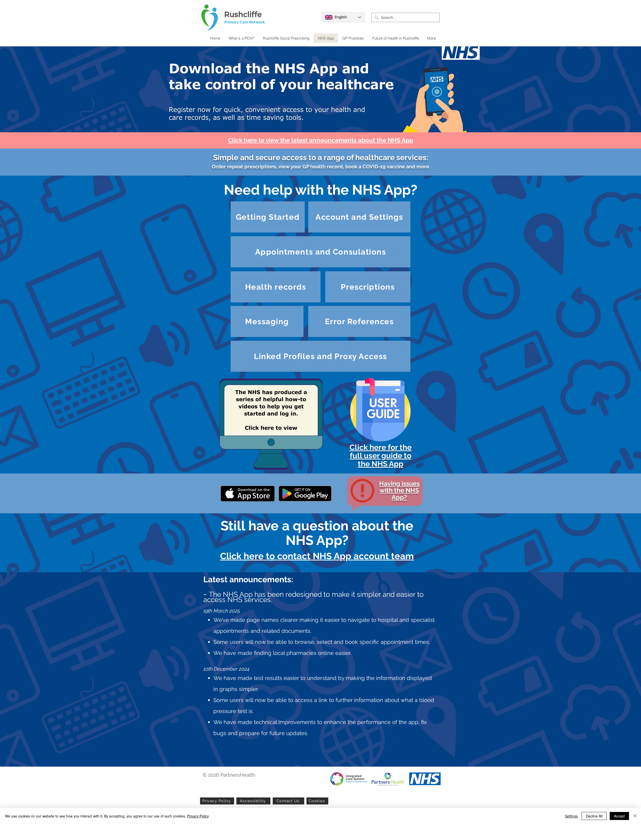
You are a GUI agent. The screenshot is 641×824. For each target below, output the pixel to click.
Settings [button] (571, 815)
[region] (271, 422)
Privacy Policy (198, 815)
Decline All (594, 815)
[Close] (635, 816)
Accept (619, 815)
